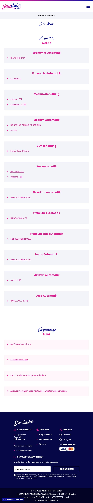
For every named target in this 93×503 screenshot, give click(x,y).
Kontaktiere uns (46, 439)
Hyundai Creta (17, 171)
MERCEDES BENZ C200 (20, 238)
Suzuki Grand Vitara (19, 151)
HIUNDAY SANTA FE (19, 300)
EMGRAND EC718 (18, 104)
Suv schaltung (46, 146)
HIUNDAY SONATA (18, 218)
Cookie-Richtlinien (24, 450)
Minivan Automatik (46, 275)
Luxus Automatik (46, 254)
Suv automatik (46, 166)
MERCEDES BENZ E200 (20, 259)
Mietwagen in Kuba (19, 359)
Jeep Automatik (46, 296)
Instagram (66, 439)
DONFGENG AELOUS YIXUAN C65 (25, 125)
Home (41, 15)
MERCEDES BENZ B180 (20, 197)
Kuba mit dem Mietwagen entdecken (28, 375)
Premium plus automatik (46, 234)
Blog (46, 334)
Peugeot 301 (16, 99)
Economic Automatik (46, 73)
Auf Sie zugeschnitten (20, 344)
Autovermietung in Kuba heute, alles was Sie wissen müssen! (38, 391)
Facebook (66, 435)
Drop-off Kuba (45, 435)
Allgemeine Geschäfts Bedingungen (20, 437)
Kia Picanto (15, 78)
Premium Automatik (46, 213)
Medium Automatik (47, 120)
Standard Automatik (46, 192)
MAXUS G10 (15, 280)
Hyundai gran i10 (18, 57)
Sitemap (42, 444)
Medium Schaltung (46, 94)
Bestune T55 (16, 176)
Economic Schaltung (47, 53)
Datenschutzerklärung (23, 446)
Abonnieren (67, 469)
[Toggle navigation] (88, 6)
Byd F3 (13, 130)
